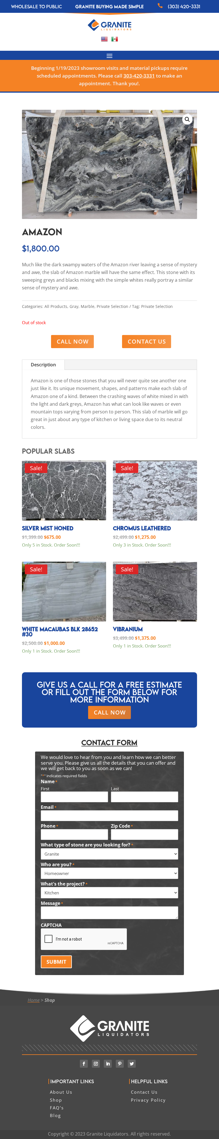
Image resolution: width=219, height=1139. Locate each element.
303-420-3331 (139, 75)
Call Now (73, 341)
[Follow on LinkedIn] (108, 1064)
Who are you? (57, 865)
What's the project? (64, 884)
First (45, 788)
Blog (55, 1115)
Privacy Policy (148, 1100)
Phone (49, 826)
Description (43, 365)
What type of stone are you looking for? (87, 845)
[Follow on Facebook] (84, 1064)
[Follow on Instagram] (96, 1064)
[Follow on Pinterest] (120, 1064)
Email (48, 807)
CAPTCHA (51, 925)
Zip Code (122, 826)
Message (52, 903)
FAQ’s (57, 1107)
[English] (104, 41)
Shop (49, 1000)
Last (115, 788)
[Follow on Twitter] (132, 1064)
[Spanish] (114, 41)
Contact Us (147, 341)
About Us (61, 1092)
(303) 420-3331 (184, 6)
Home (34, 1000)
